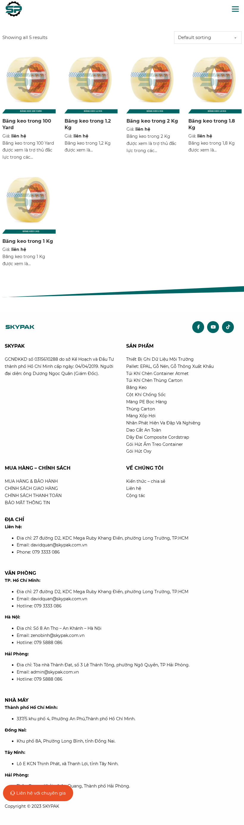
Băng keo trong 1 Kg (27, 241)
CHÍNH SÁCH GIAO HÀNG (31, 488)
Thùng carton (140, 409)
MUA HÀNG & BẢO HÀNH (31, 481)
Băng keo (136, 387)
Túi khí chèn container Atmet (157, 373)
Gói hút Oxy (138, 451)
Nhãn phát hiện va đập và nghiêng (163, 423)
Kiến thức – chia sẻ (145, 481)
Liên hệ (133, 488)
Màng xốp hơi (141, 415)
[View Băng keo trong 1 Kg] (28, 201)
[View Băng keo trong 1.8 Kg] (214, 81)
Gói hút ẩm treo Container (154, 444)
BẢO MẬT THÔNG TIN (27, 502)
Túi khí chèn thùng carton (154, 380)
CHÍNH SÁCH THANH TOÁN (33, 495)
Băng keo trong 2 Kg (152, 121)
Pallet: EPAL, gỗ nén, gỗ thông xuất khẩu (170, 366)
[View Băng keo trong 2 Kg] (152, 81)
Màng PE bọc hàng (146, 401)
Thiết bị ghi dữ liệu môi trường (160, 359)
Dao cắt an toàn (143, 430)
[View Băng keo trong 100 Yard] (28, 81)
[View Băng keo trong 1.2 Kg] (91, 81)
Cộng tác (135, 495)
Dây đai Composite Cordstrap (157, 437)
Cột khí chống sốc (146, 394)
